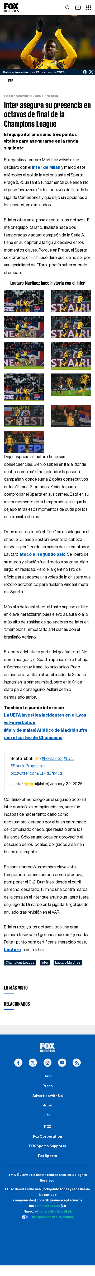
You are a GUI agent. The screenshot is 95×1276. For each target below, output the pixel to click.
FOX (47, 1127)
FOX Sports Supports (47, 1146)
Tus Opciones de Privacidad (51, 1217)
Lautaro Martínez (67, 962)
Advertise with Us (47, 1096)
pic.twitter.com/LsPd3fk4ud (36, 773)
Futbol (8, 95)
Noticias (53, 95)
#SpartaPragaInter (28, 766)
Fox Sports (47, 1156)
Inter (44, 962)
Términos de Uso (47, 1205)
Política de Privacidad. (54, 1211)
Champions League (29, 95)
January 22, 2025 (66, 784)
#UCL (69, 759)
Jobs (47, 1105)
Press (47, 1086)
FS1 (47, 1115)
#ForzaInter (52, 759)
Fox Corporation (47, 1136)
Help (48, 1076)
